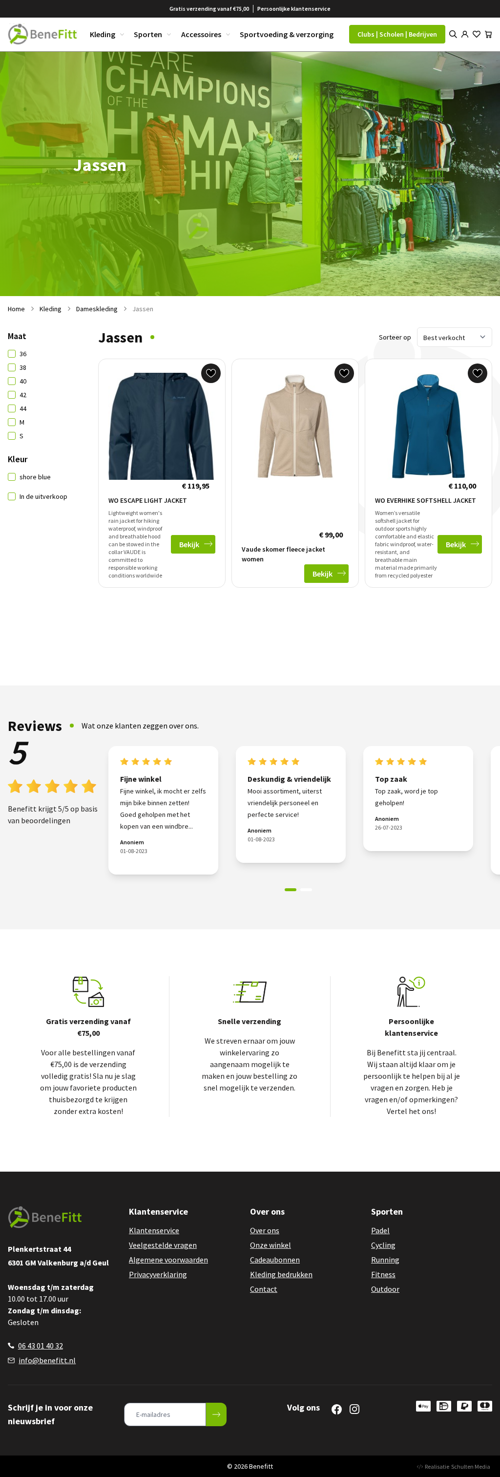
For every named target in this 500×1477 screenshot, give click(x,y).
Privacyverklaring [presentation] (158, 1274)
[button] (290, 889)
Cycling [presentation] (383, 1245)
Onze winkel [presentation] (270, 1245)
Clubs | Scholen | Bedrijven (397, 34)
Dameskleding (97, 308)
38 (23, 367)
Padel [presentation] (380, 1230)
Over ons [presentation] (264, 1230)
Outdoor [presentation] (385, 1289)
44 (23, 408)
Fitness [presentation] (383, 1274)
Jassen (142, 308)
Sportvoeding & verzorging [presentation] (286, 34)
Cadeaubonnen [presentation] (275, 1259)
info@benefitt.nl (47, 1360)
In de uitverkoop (43, 496)
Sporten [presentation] (148, 34)
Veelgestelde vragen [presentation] (163, 1245)
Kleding (51, 308)
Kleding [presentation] (102, 34)
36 (23, 353)
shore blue (35, 476)
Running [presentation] (385, 1259)
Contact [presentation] (263, 1289)
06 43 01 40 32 (40, 1345)
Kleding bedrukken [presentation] (281, 1274)
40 (23, 381)
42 (23, 394)
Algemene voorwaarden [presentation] (168, 1259)
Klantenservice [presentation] (154, 1230)
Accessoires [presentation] (201, 34)
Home (16, 308)
